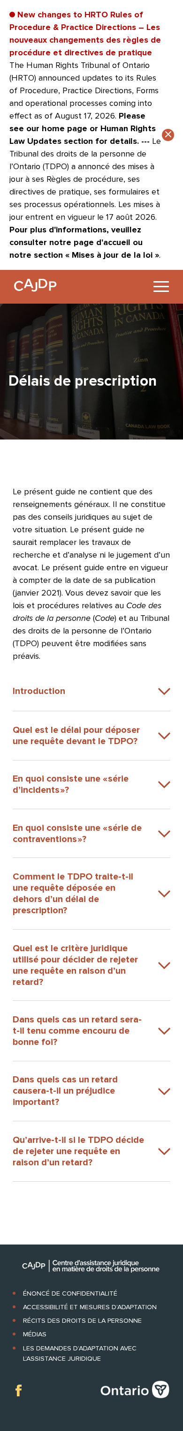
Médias (34, 1334)
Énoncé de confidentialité (70, 1293)
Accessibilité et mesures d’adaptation (90, 1307)
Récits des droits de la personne (82, 1321)
